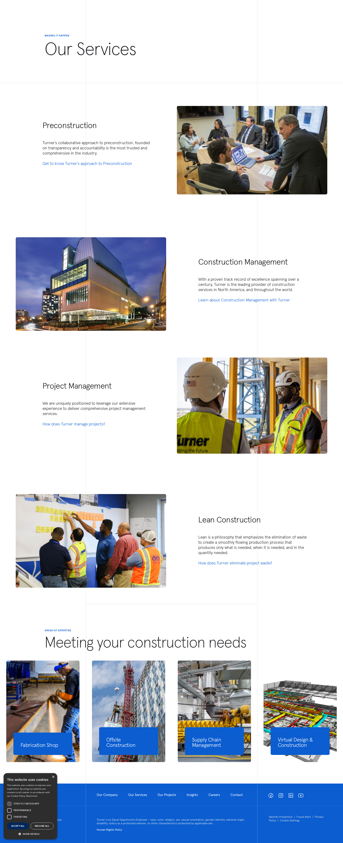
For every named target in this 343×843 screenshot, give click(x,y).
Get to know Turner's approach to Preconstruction (87, 163)
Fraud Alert (304, 817)
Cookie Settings (290, 820)
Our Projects (167, 795)
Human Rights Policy (109, 829)
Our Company (107, 795)
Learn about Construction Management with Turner (244, 300)
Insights (192, 795)
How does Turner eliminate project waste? (235, 563)
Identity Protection (281, 817)
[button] (30, 834)
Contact (236, 795)
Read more (32, 795)
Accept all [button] (18, 825)
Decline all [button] (42, 825)
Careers (214, 795)
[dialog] (30, 806)
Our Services (137, 795)
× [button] (53, 777)
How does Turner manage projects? (74, 424)
